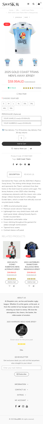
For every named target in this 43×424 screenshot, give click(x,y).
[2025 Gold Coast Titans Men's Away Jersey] (22, 38)
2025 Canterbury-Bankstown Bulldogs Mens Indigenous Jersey (32, 265)
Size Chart (22, 94)
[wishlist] (9, 286)
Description (14, 174)
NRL (17, 10)
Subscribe (22, 374)
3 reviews (37, 88)
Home (11, 10)
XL (19, 104)
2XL (25, 104)
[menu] (28, 4)
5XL (11, 108)
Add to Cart (21, 144)
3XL (31, 104)
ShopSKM (17, 419)
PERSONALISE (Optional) (11, 114)
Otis (21, 337)
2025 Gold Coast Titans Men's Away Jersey (23, 13)
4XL (4, 108)
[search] (33, 4)
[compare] (31, 149)
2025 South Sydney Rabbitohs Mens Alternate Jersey (12, 265)
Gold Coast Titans (27, 10)
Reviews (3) (29, 174)
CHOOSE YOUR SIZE (11, 98)
